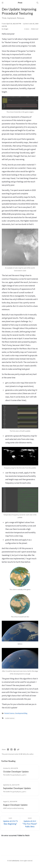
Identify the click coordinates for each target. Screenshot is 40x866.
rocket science (9, 718)
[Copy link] (18, 749)
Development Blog (21, 713)
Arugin (6, 29)
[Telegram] (15, 749)
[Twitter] (8, 749)
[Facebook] (11, 749)
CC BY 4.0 (22, 754)
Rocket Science (9, 713)
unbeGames (15, 861)
